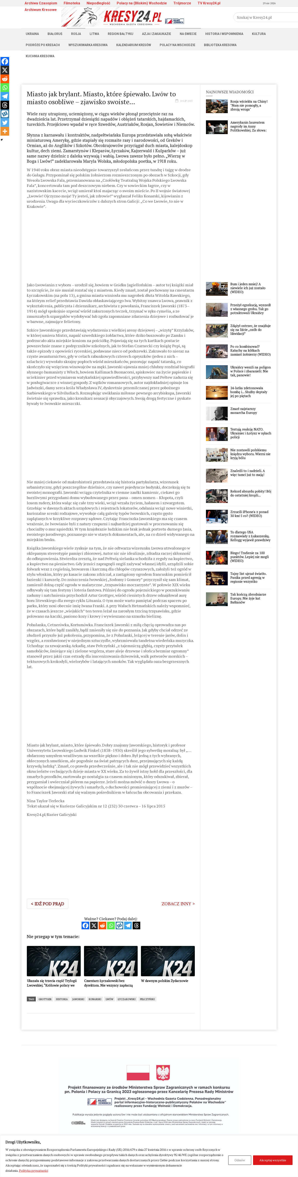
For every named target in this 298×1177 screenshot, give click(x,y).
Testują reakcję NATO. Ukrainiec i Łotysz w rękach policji (250, 433)
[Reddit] (102, 925)
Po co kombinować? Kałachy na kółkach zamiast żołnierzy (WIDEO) (250, 350)
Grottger (45, 999)
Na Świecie (188, 34)
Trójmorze (182, 3)
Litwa (94, 34)
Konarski (95, 999)
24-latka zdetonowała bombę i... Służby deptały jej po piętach (248, 392)
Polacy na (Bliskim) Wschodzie (142, 3)
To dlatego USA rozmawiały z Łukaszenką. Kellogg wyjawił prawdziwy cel (250, 538)
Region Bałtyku (120, 34)
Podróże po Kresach (43, 45)
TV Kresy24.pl (209, 3)
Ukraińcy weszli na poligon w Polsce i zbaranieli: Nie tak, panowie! (250, 371)
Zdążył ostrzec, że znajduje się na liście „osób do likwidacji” (250, 329)
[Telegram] (128, 925)
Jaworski (78, 999)
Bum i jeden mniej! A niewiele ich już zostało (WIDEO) (247, 288)
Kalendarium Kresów (133, 45)
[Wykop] (119, 925)
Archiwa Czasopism (41, 3)
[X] (94, 925)
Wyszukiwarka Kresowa (88, 45)
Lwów (109, 999)
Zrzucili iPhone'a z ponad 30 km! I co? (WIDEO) (249, 514)
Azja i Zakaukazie (156, 34)
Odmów (240, 1160)
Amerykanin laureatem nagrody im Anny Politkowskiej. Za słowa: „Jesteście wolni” (248, 128)
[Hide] (1, 140)
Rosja (76, 34)
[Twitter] (4, 122)
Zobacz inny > (178, 904)
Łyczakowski (126, 999)
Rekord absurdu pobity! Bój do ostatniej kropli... (250, 493)
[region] (149, 1156)
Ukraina (32, 34)
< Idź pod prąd (47, 904)
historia (62, 999)
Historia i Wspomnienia (224, 34)
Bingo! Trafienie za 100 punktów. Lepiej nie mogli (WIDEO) (249, 557)
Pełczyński (147, 999)
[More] (4, 131)
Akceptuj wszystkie (272, 1160)
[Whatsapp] (111, 925)
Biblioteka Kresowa (220, 45)
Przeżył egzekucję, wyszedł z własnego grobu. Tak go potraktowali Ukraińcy (250, 309)
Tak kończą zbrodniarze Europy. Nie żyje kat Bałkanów (248, 598)
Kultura (259, 34)
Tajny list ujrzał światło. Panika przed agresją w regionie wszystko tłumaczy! (248, 579)
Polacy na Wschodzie (177, 45)
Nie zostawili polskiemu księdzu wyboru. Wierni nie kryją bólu (250, 454)
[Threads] (136, 925)
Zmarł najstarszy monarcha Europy (243, 411)
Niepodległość (98, 3)
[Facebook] (85, 925)
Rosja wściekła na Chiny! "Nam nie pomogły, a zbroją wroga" (248, 105)
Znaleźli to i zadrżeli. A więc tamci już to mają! (247, 473)
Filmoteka (72, 3)
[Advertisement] (149, 71)
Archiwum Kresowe (41, 10)
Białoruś (55, 34)
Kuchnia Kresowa (40, 56)
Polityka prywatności (33, 1170)
